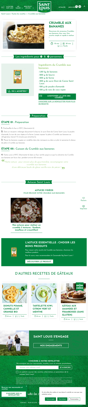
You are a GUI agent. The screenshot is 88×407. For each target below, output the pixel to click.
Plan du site (32, 402)
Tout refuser (62, 399)
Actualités (62, 7)
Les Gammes (18, 7)
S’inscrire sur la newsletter (14, 394)
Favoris (83, 200)
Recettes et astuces (28, 7)
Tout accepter (50, 399)
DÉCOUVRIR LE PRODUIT (39, 262)
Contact (23, 402)
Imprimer (83, 209)
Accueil (2, 7)
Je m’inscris (65, 367)
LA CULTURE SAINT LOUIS (9, 7)
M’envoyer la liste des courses (58, 97)
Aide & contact (73, 7)
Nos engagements (51, 346)
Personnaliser (74, 399)
